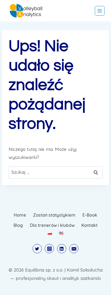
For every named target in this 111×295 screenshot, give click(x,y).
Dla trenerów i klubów (52, 225)
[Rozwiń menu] (100, 11)
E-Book (89, 215)
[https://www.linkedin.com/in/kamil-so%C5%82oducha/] (61, 248)
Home (20, 215)
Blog (18, 225)
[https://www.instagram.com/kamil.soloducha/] (49, 248)
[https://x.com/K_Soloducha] (37, 248)
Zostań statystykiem (54, 215)
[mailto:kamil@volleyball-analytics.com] (73, 248)
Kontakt (89, 225)
